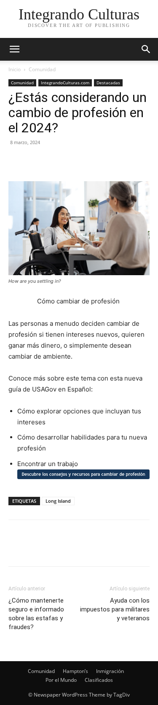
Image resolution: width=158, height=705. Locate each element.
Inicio (14, 69)
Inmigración (110, 671)
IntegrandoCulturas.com (65, 83)
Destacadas (108, 83)
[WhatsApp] (75, 161)
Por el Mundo (61, 680)
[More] (95, 161)
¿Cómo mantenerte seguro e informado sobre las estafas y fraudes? (36, 614)
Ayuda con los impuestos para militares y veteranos (115, 609)
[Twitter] (36, 161)
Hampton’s (75, 671)
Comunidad (42, 69)
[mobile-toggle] (14, 49)
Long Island (58, 501)
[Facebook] (16, 161)
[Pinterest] (55, 161)
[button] (146, 49)
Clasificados (99, 680)
